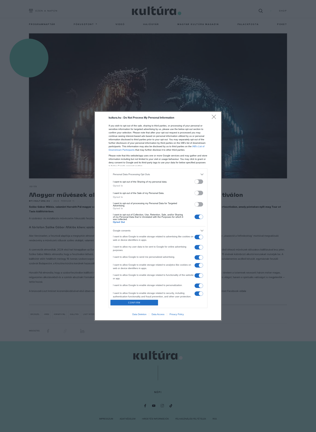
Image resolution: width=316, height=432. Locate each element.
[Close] (215, 118)
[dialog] (158, 216)
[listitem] (158, 174)
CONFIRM (134, 302)
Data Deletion (139, 314)
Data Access (158, 314)
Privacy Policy (177, 314)
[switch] (199, 181)
